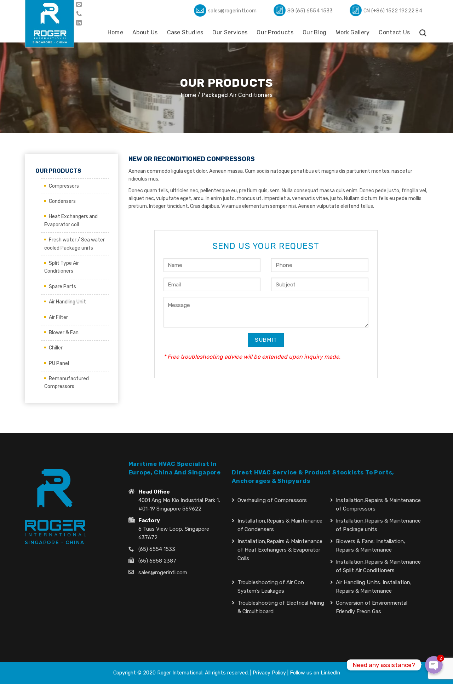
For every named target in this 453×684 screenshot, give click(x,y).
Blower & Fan (64, 333)
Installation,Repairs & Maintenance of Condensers (279, 525)
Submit (266, 339)
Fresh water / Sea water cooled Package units (74, 244)
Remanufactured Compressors (66, 382)
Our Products (275, 32)
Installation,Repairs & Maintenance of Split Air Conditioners (378, 566)
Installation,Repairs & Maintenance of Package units (378, 525)
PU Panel (59, 363)
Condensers (62, 201)
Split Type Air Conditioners (61, 267)
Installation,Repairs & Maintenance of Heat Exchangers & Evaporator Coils (279, 550)
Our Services (229, 32)
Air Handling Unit (67, 302)
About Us (145, 32)
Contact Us (394, 32)
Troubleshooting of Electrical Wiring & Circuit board (280, 607)
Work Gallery (353, 32)
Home (115, 32)
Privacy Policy (269, 673)
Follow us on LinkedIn (315, 673)
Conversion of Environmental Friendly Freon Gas (371, 607)
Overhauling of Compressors (272, 500)
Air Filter (58, 317)
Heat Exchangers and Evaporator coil (71, 220)
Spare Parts (62, 287)
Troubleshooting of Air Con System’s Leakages (270, 586)
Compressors (64, 186)
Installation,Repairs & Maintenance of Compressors (378, 504)
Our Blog (315, 32)
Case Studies (185, 32)
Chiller (56, 348)
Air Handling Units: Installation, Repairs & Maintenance (374, 586)
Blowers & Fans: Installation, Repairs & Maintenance (370, 545)
